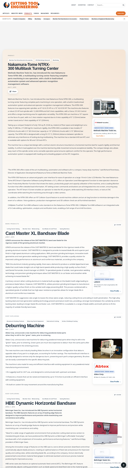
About (73, 5)
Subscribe (121, 13)
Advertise (82, 5)
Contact (91, 5)
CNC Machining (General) (43, 60)
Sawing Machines (65, 229)
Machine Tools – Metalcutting (31, 229)
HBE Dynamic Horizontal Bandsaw (41, 403)
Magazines (45, 13)
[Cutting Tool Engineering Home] (21, 5)
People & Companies (19, 19)
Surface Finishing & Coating (70, 321)
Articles (6, 13)
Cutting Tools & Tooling (13, 229)
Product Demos (84, 19)
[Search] (123, 5)
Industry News (17, 13)
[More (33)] (124, 19)
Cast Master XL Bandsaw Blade (37, 233)
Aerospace (47, 19)
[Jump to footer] (123, 465)
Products (28, 13)
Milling (30, 19)
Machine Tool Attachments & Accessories (65, 19)
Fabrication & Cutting (53, 321)
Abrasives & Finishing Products (15, 321)
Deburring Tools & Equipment (35, 321)
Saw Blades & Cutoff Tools (49, 229)
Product (11, 55)
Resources (55, 13)
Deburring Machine (25, 325)
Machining (38, 19)
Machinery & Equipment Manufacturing (103, 19)
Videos (36, 13)
